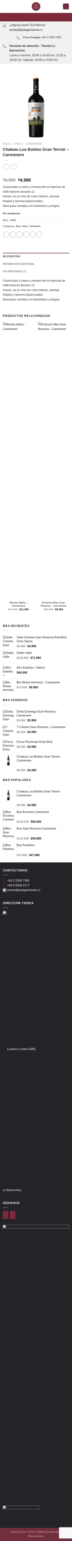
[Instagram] (12, 1215)
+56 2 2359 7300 (51, 37)
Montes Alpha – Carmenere (18, 604)
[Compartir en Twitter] (19, 234)
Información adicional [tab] (19, 264)
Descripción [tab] (11, 256)
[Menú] (5, 6)
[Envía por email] (26, 234)
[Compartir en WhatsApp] (6, 234)
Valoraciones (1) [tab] (14, 271)
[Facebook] (5, 1215)
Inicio (7, 143)
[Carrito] (66, 7)
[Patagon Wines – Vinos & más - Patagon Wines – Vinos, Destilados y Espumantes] (36, 6)
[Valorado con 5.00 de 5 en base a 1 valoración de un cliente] (36, 174)
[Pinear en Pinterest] (33, 234)
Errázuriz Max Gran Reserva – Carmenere (54, 604)
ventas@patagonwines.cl (25, 29)
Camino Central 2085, (21, 1049)
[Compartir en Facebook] (13, 234)
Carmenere (34, 143)
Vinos (18, 143)
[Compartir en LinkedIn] (39, 234)
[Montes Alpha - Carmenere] (18, 460)
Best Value (22, 226)
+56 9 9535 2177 (18, 885)
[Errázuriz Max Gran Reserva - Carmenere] (53, 460)
